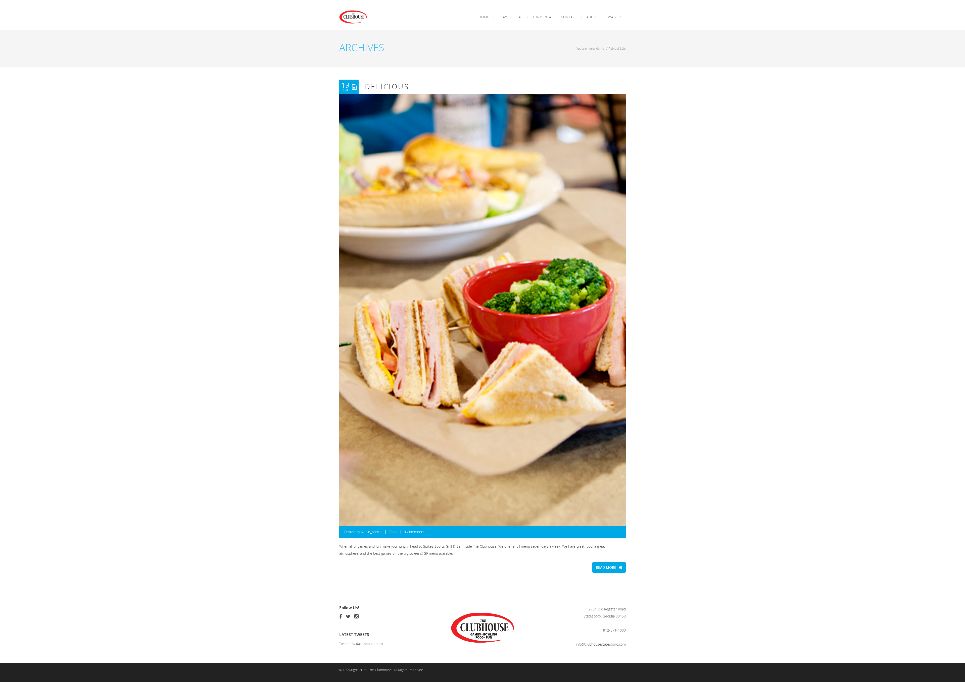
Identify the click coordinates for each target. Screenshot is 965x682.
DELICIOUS (387, 86)
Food (393, 531)
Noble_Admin (371, 531)
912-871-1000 (614, 630)
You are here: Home (590, 48)
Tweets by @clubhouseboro (361, 643)
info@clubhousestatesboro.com (601, 644)
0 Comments (414, 531)
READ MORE (606, 567)
